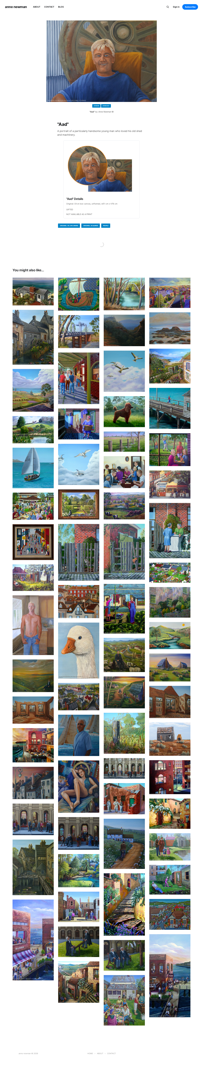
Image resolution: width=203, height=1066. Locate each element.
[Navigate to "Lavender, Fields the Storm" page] (33, 390)
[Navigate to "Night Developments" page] (169, 777)
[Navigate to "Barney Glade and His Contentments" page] (124, 608)
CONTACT (49, 7)
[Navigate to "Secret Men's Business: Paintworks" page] (124, 798)
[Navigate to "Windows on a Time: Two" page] (169, 702)
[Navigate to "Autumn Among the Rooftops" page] (78, 601)
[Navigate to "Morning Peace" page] (169, 635)
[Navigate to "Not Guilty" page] (124, 955)
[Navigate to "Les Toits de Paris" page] (33, 783)
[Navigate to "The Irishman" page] (124, 844)
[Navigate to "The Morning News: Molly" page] (78, 552)
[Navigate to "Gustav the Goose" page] (78, 651)
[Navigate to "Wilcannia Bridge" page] (78, 331)
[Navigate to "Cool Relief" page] (169, 739)
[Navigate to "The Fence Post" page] (124, 733)
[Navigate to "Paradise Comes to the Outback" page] (169, 667)
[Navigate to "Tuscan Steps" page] (124, 904)
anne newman (16, 7)
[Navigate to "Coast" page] (169, 328)
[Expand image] (49, 301)
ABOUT (36, 7)
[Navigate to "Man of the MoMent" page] (33, 675)
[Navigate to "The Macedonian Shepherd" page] (124, 655)
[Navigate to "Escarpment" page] (124, 330)
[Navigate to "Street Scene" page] (33, 542)
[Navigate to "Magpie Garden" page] (78, 504)
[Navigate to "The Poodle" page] (124, 411)
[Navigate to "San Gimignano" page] (169, 814)
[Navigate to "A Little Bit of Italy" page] (169, 602)
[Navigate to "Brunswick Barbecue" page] (124, 1000)
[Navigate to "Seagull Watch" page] (78, 464)
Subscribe (190, 7)
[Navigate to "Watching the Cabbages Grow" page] (33, 577)
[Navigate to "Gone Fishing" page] (169, 408)
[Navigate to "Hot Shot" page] (169, 449)
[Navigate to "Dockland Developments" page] (33, 745)
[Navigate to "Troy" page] (33, 625)
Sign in (176, 7)
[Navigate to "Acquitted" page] (78, 833)
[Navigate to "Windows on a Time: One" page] (33, 710)
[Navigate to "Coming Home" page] (124, 692)
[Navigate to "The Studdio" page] (33, 940)
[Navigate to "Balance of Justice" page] (78, 941)
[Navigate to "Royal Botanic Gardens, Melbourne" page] (78, 870)
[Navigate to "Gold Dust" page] (169, 293)
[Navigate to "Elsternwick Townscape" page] (169, 484)
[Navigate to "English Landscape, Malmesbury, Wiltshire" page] (33, 429)
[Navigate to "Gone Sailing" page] (33, 468)
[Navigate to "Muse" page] (78, 786)
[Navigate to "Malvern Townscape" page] (169, 914)
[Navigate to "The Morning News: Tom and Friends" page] (169, 530)
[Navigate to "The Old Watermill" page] (33, 337)
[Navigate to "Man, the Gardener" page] (169, 880)
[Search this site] (168, 7)
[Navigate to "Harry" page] (78, 735)
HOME (90, 1053)
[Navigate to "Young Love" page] (169, 366)
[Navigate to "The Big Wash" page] (78, 423)
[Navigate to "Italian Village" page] (78, 982)
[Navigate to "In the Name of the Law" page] (124, 768)
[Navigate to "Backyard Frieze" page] (169, 573)
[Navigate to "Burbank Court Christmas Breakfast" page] (33, 506)
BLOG (61, 7)
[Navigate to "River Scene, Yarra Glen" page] (124, 294)
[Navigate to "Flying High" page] (124, 371)
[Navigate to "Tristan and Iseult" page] (78, 294)
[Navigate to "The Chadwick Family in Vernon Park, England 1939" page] (169, 846)
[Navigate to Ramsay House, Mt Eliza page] (33, 291)
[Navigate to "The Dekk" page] (169, 975)
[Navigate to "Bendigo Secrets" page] (78, 907)
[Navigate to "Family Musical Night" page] (124, 472)
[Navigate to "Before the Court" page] (33, 819)
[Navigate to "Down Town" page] (78, 696)
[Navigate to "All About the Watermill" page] (33, 867)
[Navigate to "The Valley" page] (124, 505)
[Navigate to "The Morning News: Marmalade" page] (124, 551)
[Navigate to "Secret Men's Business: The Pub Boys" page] (78, 378)
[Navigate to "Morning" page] (124, 442)
